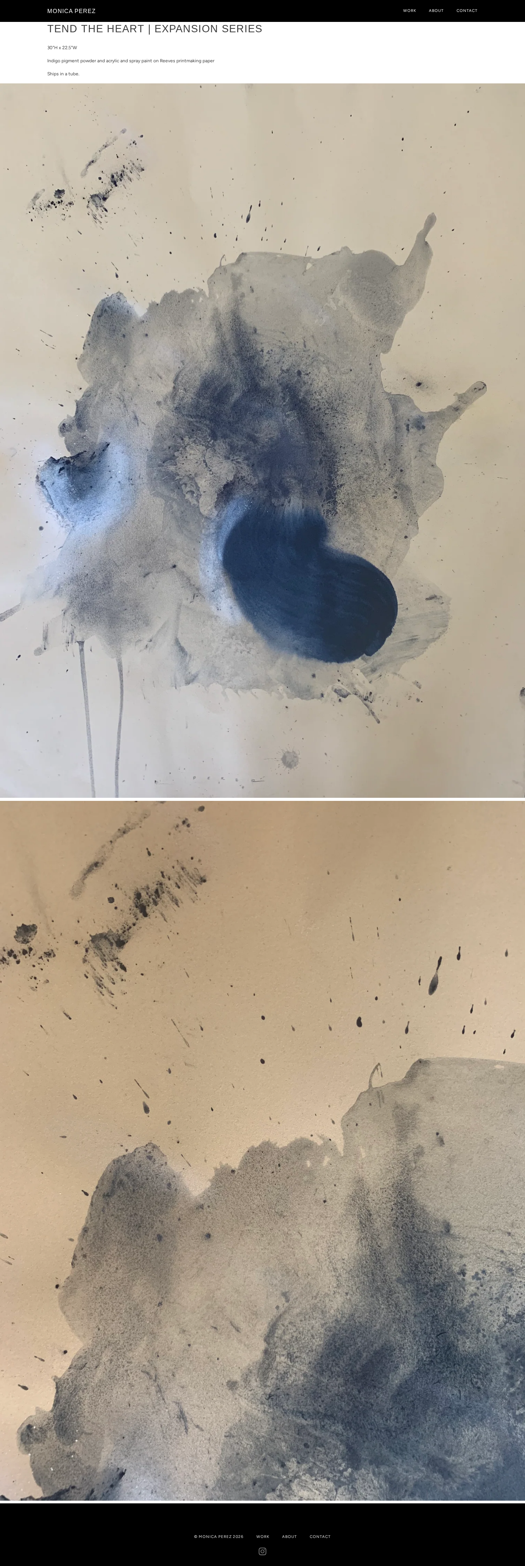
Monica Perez (71, 11)
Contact (467, 10)
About (436, 10)
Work (409, 10)
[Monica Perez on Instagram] (263, 1553)
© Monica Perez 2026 (219, 1536)
